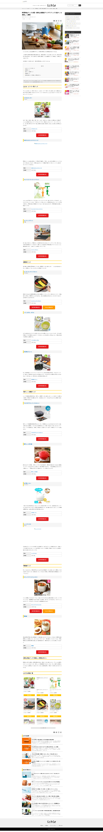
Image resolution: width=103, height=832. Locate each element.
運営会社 (42, 825)
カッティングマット (28, 220)
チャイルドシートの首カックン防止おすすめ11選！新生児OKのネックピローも (74, 59)
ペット (75, 25)
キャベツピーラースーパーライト (31, 179)
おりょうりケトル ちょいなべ (30, 577)
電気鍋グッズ (27, 73)
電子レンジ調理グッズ (29, 71)
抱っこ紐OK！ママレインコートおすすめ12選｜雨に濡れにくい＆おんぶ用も (74, 79)
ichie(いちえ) (24, 8)
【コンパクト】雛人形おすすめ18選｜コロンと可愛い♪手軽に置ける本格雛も (45, 796)
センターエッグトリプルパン (30, 271)
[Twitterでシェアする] (56, 21)
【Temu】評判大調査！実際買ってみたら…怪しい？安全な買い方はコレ (45, 754)
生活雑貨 (28, 8)
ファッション (78, 23)
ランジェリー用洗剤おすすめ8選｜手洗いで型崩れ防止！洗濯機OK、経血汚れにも (74, 48)
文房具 (77, 93)
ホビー (71, 25)
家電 (67, 25)
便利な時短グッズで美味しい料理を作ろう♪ (33, 75)
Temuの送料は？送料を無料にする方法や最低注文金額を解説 (43, 739)
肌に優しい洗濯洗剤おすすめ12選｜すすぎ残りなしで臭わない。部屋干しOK (74, 41)
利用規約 (46, 825)
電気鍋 (25, 616)
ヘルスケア (68, 23)
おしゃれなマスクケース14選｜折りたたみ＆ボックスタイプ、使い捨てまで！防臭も (46, 774)
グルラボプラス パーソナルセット (31, 403)
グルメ (73, 23)
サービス (72, 19)
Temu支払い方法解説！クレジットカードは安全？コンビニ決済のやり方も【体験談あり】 (46, 762)
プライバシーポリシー (53, 825)
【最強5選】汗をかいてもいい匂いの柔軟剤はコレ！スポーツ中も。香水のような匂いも (74, 35)
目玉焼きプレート (28, 351)
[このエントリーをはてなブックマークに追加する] (61, 21)
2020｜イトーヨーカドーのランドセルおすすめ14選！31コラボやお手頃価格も (46, 781)
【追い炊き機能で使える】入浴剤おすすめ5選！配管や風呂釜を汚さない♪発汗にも (74, 85)
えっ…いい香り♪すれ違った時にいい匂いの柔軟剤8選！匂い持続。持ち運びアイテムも (74, 66)
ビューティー (75, 87)
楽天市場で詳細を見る (42, 135)
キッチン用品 (32, 8)
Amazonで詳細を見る (49, 307)
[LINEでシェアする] (54, 21)
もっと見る (42, 727)
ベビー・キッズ (68, 21)
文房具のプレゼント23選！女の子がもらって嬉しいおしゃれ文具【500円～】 (74, 91)
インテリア (77, 19)
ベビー (76, 62)
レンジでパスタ (27, 524)
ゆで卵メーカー (27, 483)
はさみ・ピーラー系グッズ (30, 68)
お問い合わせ (61, 825)
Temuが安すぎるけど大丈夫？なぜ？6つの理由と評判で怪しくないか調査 (45, 746)
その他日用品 (76, 88)
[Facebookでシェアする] (58, 21)
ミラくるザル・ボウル (29, 312)
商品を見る (29, 695)
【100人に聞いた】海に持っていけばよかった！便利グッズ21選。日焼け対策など (74, 73)
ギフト (74, 21)
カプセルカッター (28, 97)
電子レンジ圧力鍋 (28, 444)
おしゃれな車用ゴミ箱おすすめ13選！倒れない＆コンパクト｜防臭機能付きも (46, 803)
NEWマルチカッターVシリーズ (31, 140)
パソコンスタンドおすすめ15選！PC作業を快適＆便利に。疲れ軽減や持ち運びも (46, 811)
